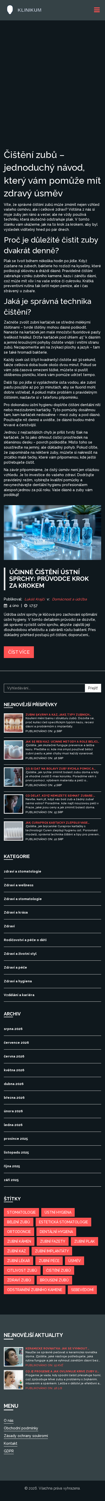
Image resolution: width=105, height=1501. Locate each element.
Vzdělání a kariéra (19, 995)
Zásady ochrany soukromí (26, 1436)
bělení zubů (18, 1222)
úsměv (74, 1261)
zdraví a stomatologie (22, 871)
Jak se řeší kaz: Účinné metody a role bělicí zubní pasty (61, 741)
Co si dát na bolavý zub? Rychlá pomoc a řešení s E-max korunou (59, 768)
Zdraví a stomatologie (23, 899)
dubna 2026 (13, 1084)
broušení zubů (54, 1280)
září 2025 (11, 1180)
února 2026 (13, 1111)
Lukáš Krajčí (34, 599)
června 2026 (14, 1056)
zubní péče (49, 1261)
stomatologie (21, 1212)
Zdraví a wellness (18, 885)
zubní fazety (52, 1241)
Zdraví (9, 926)
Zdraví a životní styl (20, 954)
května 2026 (14, 1070)
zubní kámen (19, 1241)
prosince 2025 (16, 1139)
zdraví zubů (19, 1280)
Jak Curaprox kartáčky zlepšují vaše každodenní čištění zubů (56, 822)
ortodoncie (19, 1232)
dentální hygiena (56, 1232)
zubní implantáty (52, 1251)
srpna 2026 (13, 1029)
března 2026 (14, 1098)
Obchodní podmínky (21, 1428)
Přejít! (93, 688)
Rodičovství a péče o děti (25, 940)
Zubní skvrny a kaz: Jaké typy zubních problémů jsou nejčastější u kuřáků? (57, 714)
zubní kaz (16, 1251)
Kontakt (10, 1443)
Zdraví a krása (16, 912)
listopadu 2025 (16, 1152)
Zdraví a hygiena (18, 981)
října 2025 (12, 1166)
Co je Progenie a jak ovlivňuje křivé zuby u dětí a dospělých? (61, 1371)
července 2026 (16, 1042)
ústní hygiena (58, 1212)
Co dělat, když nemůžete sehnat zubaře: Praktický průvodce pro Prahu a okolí (59, 795)
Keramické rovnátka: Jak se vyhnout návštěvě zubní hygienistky (56, 1348)
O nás (9, 1420)
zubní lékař (18, 1261)
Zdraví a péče (15, 967)
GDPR (9, 1451)
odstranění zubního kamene (34, 1290)
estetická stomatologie (63, 1222)
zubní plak (84, 1241)
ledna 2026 (13, 1125)
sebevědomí (82, 1290)
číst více (19, 652)
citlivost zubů (22, 1270)
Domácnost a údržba (69, 599)
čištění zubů (58, 1270)
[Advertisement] (52, 93)
